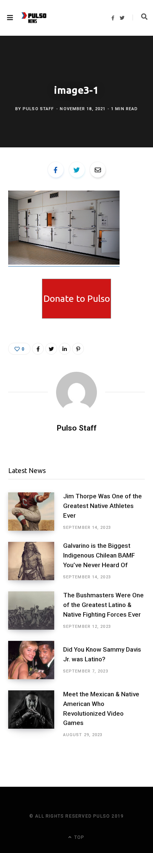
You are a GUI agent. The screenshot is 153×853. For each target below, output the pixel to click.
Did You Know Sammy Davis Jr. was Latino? (102, 654)
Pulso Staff (38, 108)
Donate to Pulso (76, 298)
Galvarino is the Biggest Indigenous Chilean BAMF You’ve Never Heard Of (99, 555)
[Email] (97, 170)
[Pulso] (34, 17)
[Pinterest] (78, 349)
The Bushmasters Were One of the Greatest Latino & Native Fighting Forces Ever (103, 604)
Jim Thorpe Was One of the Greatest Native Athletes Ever (102, 505)
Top (78, 837)
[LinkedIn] (65, 349)
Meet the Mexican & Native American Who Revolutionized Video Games (101, 708)
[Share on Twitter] (77, 170)
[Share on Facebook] (56, 170)
